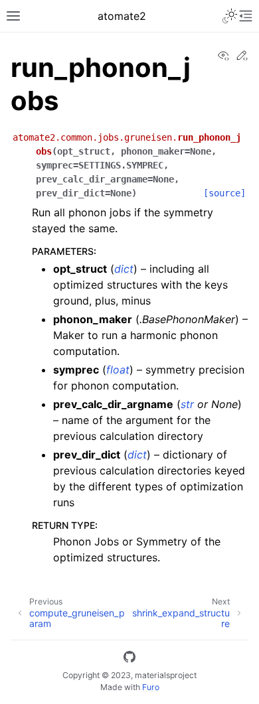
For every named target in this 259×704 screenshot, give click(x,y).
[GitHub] (129, 659)
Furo (150, 687)
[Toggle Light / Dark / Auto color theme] (230, 16)
